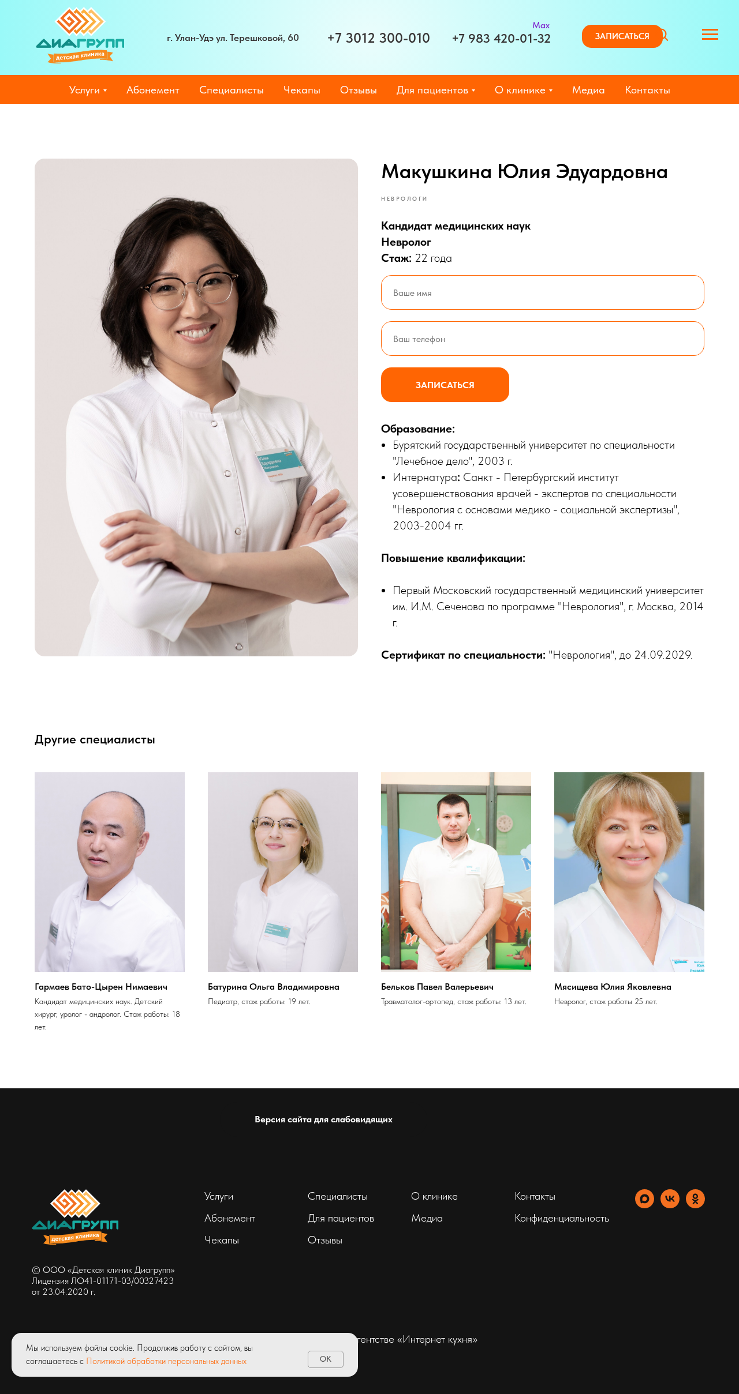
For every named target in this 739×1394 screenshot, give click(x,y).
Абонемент (153, 89)
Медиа (588, 89)
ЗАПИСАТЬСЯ (445, 385)
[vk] (670, 1205)
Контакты (647, 89)
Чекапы (301, 89)
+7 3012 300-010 (378, 37)
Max (541, 25)
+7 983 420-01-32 (501, 38)
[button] (622, 36)
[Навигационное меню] (710, 34)
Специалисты (231, 89)
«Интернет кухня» (437, 1339)
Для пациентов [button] (432, 89)
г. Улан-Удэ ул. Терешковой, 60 (233, 37)
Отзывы (358, 89)
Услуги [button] (84, 89)
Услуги (218, 1196)
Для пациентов (341, 1217)
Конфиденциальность (561, 1217)
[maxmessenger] (644, 1205)
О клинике (434, 1196)
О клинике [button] (520, 89)
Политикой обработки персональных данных (166, 1361)
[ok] (695, 1205)
